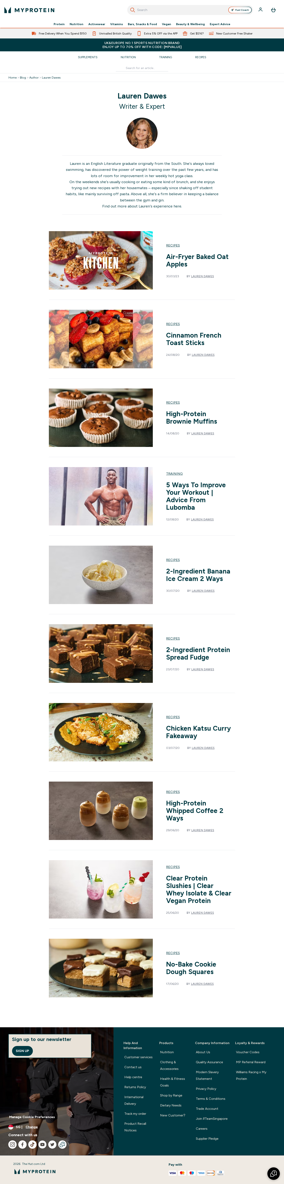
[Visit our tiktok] (32, 1144)
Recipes (200, 57)
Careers (201, 1128)
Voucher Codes (247, 1052)
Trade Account (207, 1108)
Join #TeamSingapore (212, 1118)
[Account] (261, 10)
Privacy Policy (206, 1088)
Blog (23, 77)
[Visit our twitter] (52, 1144)
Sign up (22, 1051)
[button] (273, 1173)
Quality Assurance (209, 1062)
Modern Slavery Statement (207, 1075)
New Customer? (172, 1115)
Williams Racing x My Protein (251, 1075)
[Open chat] (62, 1144)
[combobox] (190, 10)
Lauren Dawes (51, 77)
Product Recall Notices (135, 1127)
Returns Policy (135, 1087)
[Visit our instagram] (12, 1144)
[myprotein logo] (29, 10)
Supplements (88, 57)
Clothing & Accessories (169, 1065)
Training (165, 57)
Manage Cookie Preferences (32, 1117)
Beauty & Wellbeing (190, 24)
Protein (59, 24)
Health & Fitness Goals (172, 1082)
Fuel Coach (242, 10)
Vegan (166, 24)
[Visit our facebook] (22, 1144)
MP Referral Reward (250, 1062)
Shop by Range (171, 1095)
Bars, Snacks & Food (142, 24)
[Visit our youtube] (42, 1144)
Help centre (133, 1077)
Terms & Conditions (210, 1098)
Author (34, 77)
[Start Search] (133, 10)
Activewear (96, 24)
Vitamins (116, 24)
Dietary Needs (171, 1105)
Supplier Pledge (207, 1138)
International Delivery (133, 1100)
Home (13, 77)
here (177, 206)
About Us (203, 1052)
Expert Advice (220, 24)
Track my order (135, 1113)
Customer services (138, 1057)
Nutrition (76, 24)
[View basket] (273, 10)
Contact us (133, 1067)
